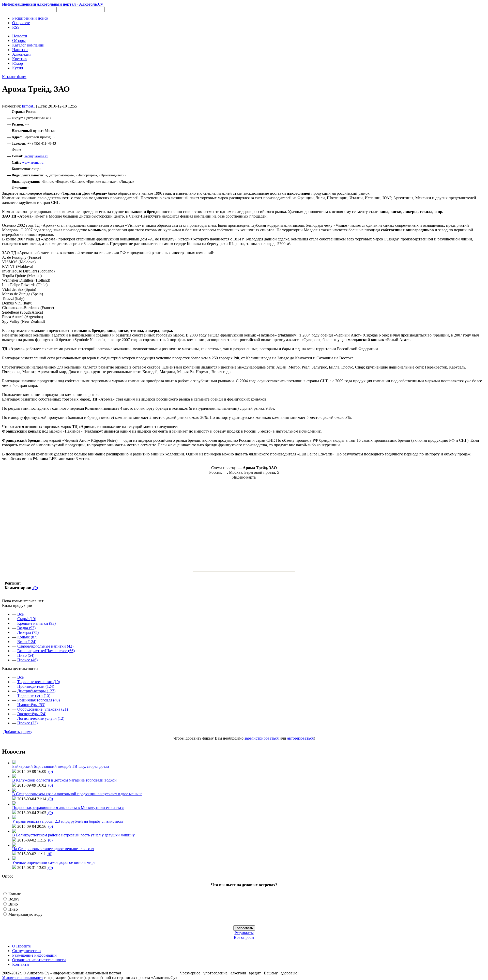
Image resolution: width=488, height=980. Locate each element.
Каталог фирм (14, 76)
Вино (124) (26, 641)
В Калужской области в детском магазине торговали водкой (64, 780)
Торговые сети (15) (33, 695)
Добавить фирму (17, 731)
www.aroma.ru (32, 162)
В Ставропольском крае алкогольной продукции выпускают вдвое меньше (77, 794)
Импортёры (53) (31, 704)
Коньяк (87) (27, 637)
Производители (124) (35, 686)
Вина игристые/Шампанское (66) (46, 651)
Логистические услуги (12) (40, 718)
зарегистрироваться (262, 738)
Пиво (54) (25, 655)
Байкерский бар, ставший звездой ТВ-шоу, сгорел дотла (60, 766)
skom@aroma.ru (36, 156)
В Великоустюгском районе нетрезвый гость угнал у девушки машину (73, 835)
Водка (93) (26, 628)
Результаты (244, 933)
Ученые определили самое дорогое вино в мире (53, 862)
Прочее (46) (27, 660)
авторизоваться (300, 738)
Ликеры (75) (28, 632)
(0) (35, 588)
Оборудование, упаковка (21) (42, 709)
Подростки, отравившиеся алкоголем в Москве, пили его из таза (68, 807)
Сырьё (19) (26, 619)
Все (20, 614)
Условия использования (22, 977)
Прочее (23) (27, 723)
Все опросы (244, 937)
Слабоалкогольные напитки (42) (45, 646)
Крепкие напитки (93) (36, 623)
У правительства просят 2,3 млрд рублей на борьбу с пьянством (67, 821)
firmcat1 (28, 106)
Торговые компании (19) (38, 682)
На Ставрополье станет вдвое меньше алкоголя (53, 849)
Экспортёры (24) (31, 714)
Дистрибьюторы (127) (36, 691)
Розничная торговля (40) (38, 700)
